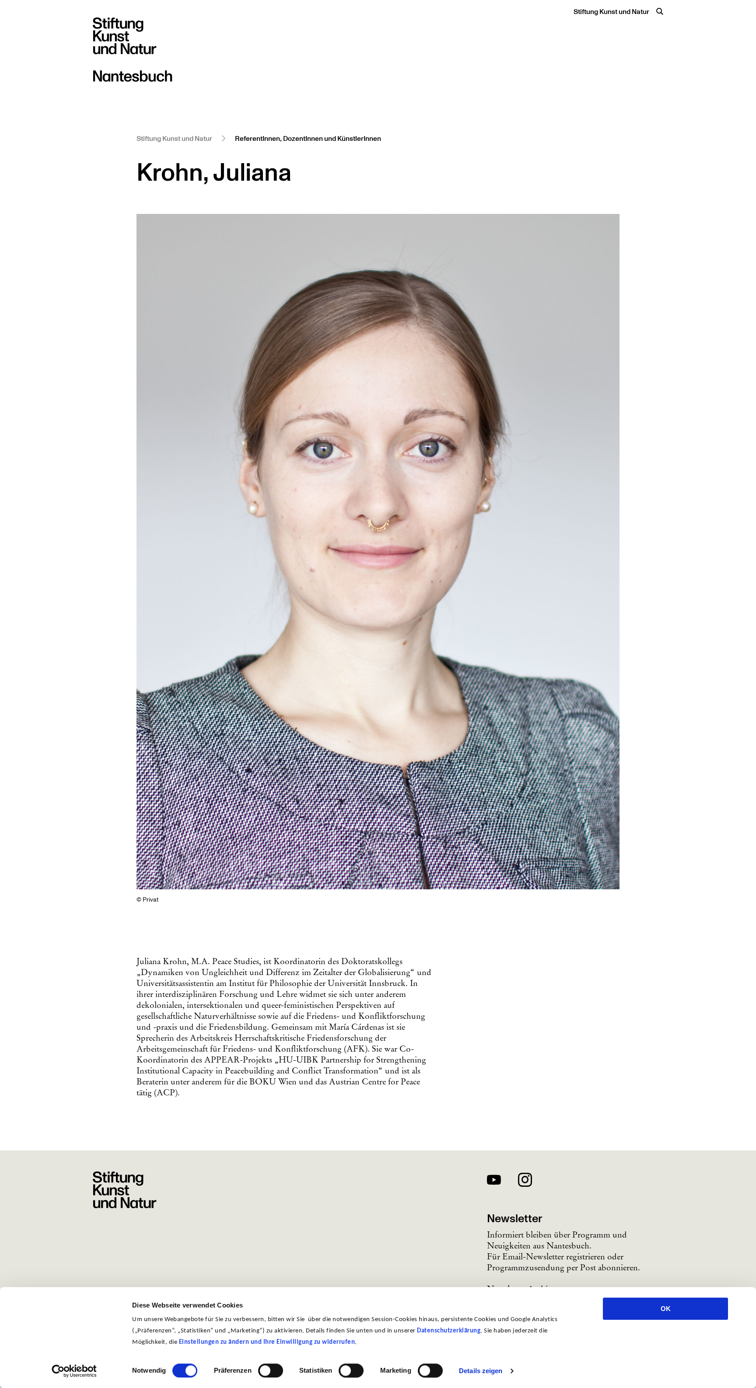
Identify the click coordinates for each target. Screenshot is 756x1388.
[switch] (270, 1371)
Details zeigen (480, 1370)
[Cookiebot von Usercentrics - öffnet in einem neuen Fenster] (74, 1371)
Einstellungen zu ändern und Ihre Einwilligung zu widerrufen (267, 1342)
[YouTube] (494, 1181)
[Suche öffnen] (659, 11)
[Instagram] (525, 1181)
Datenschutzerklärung (448, 1331)
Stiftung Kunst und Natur (611, 12)
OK (666, 1308)
